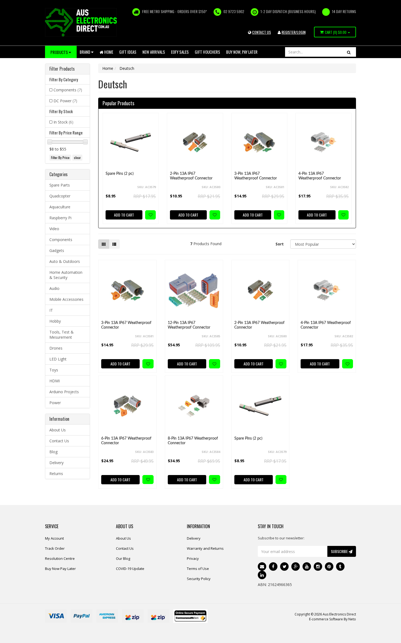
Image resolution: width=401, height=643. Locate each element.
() (335, 32)
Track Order (55, 548)
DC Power (65, 100)
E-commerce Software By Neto (332, 619)
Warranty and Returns (205, 548)
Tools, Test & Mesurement (61, 334)
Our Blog (123, 558)
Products (59, 52)
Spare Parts (59, 185)
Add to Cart (124, 215)
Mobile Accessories (66, 299)
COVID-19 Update (130, 568)
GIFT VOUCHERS (207, 52)
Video (54, 228)
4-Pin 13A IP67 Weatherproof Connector (319, 176)
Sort (280, 244)
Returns (56, 473)
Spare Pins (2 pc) (120, 174)
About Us (57, 429)
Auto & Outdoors (64, 261)
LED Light (58, 359)
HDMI (54, 380)
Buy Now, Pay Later (242, 52)
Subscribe (340, 551)
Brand (85, 52)
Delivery (56, 462)
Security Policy (199, 578)
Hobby (55, 321)
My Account (54, 538)
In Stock (63, 122)
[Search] (349, 52)
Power (55, 402)
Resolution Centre (60, 558)
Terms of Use (198, 568)
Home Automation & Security (65, 275)
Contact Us (59, 440)
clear (77, 157)
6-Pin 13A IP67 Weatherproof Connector (126, 441)
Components (67, 89)
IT (51, 310)
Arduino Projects (64, 391)
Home (108, 52)
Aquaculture (59, 206)
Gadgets (56, 250)
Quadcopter (59, 196)
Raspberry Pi (60, 217)
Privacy (193, 558)
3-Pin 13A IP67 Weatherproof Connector (255, 176)
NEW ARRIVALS (153, 52)
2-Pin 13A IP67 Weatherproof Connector (191, 176)
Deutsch (126, 68)
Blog (53, 451)
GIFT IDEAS (127, 52)
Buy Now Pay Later (60, 568)
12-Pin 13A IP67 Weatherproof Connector (189, 325)
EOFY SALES (180, 52)
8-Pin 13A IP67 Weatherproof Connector (193, 441)
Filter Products (62, 69)
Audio (54, 288)
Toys (53, 369)
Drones (55, 348)
